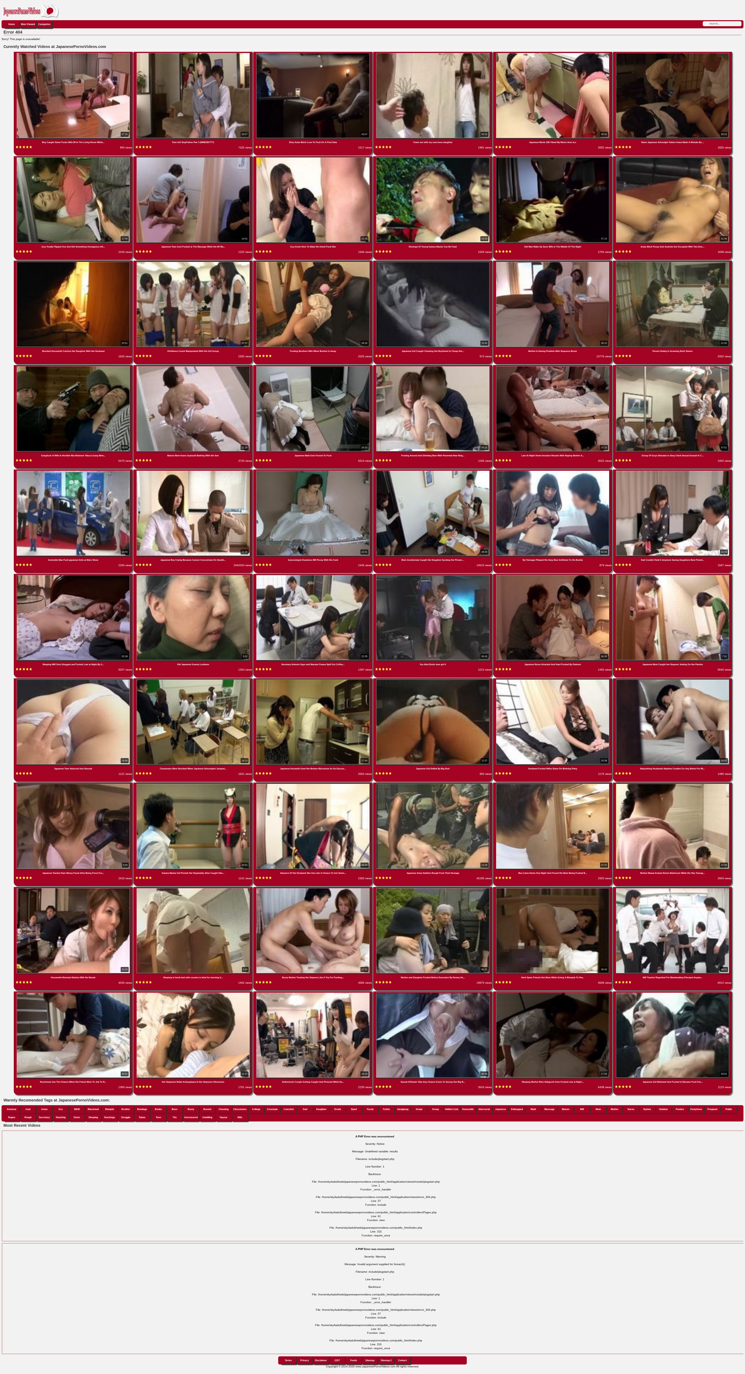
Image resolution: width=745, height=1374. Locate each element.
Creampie (272, 1109)
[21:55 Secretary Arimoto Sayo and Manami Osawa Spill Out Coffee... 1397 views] (313, 575)
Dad (305, 1109)
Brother (125, 1109)
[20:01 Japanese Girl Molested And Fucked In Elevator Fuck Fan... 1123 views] (672, 993)
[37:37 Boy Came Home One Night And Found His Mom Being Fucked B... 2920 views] (553, 784)
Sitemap (369, 1360)
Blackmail (93, 1109)
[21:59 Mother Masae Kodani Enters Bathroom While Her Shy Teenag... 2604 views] (672, 784)
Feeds (353, 1360)
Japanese (500, 1109)
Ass (60, 1109)
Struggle (125, 1117)
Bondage (142, 1109)
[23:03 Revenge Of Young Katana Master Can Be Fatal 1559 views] (433, 158)
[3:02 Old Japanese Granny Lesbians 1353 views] (193, 575)
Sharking (61, 1117)
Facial (370, 1109)
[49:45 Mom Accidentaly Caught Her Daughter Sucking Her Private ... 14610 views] (433, 471)
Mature (566, 1109)
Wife (239, 1117)
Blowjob (109, 1109)
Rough (28, 1117)
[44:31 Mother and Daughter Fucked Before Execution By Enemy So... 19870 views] (433, 889)
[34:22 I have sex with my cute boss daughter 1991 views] (433, 53)
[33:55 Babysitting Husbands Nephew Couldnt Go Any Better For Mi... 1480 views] (672, 680)
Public (728, 1109)
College (256, 1109)
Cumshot (289, 1109)
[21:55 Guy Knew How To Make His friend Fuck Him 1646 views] (313, 158)
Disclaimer (321, 1360)
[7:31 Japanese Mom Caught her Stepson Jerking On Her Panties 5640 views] (672, 575)
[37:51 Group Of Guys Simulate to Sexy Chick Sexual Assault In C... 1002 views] (672, 367)
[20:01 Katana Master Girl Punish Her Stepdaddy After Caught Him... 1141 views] (193, 784)
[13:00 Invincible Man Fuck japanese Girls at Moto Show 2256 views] (74, 471)
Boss (175, 1109)
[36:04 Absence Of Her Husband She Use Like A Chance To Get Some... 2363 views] (313, 784)
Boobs (158, 1109)
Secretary (44, 1117)
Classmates (240, 1109)
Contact (402, 1360)
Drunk (337, 1109)
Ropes (11, 1117)
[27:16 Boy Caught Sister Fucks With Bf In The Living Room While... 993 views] (74, 53)
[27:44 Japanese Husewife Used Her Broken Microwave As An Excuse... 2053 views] (313, 680)
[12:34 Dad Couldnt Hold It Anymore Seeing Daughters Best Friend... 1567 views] (672, 471)
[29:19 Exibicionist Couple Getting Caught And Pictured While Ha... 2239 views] (313, 993)
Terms (288, 1360)
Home (11, 24)
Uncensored (191, 1117)
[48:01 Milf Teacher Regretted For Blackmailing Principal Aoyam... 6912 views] (672, 889)
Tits (175, 1117)
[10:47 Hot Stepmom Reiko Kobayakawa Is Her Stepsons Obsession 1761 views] (193, 993)
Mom (598, 1109)
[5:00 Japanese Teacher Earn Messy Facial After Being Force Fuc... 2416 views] (74, 784)
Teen (158, 1117)
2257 (337, 1360)
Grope (419, 1109)
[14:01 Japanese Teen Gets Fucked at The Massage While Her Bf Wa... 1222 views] (193, 158)
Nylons (647, 1109)
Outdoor (663, 1109)
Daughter (321, 1109)
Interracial (484, 1109)
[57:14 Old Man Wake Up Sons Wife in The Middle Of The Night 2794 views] (553, 158)
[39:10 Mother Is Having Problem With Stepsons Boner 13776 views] (553, 262)
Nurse (631, 1109)
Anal (27, 1109)
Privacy (304, 1360)
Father (386, 1109)
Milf (582, 1109)
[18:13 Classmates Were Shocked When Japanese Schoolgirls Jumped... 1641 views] (193, 680)
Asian (44, 1109)
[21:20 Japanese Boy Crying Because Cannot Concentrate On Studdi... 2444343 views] (193, 471)
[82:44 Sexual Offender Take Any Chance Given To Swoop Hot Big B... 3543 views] (433, 993)
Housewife (468, 1109)
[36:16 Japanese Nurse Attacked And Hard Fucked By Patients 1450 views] (553, 575)
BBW (77, 1109)
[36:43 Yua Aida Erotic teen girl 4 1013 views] (433, 575)
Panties (680, 1109)
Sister (77, 1117)
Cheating (224, 1109)
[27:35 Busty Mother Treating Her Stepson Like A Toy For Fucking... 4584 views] (313, 889)
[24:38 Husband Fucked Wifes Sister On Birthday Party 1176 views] (553, 680)
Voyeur (223, 1117)
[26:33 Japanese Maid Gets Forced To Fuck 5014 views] (313, 367)
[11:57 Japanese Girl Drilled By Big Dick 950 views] (433, 680)
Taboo (142, 1117)
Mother (615, 1109)
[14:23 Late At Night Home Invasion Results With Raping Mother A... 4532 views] (553, 367)
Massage (549, 1109)
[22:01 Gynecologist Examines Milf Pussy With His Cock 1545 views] (313, 471)
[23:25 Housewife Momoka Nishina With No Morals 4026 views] (74, 889)
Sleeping (93, 1117)
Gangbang (402, 1109)
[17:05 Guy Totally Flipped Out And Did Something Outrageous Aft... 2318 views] (74, 158)
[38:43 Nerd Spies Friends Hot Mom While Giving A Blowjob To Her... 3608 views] (553, 889)
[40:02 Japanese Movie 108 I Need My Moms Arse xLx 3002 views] (553, 53)
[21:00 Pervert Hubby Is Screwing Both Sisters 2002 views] (672, 262)
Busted (207, 1109)
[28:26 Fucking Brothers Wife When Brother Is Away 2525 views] (313, 262)
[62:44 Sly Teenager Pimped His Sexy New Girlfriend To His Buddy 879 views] (553, 471)
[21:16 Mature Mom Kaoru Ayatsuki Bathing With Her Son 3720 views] (193, 367)
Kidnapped (517, 1109)
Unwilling (207, 1117)
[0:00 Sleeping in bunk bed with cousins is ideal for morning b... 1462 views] (193, 889)
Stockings (109, 1117)
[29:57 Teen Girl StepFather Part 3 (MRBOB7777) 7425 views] (193, 53)
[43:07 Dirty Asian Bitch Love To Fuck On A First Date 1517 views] (313, 53)
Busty (191, 1109)
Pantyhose (696, 1109)
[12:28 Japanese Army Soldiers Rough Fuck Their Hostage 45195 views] (433, 784)
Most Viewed (28, 24)
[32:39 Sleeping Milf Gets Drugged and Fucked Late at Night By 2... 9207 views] (74, 575)
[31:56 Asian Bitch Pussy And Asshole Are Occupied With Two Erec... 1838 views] (672, 158)
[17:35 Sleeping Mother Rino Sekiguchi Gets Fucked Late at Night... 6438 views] (553, 993)
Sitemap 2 (386, 1360)
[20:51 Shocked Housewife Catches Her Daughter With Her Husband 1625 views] (74, 262)
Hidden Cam (451, 1109)
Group (435, 1109)
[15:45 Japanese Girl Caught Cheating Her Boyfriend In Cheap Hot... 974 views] (433, 262)
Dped (354, 1109)
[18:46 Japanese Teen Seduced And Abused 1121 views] (74, 680)
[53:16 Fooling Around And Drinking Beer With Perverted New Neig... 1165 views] (433, 367)
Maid (533, 1109)
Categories (44, 24)
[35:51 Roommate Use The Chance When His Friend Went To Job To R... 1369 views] (74, 993)
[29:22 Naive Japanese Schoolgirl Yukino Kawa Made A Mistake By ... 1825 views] (672, 53)
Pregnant (712, 1109)
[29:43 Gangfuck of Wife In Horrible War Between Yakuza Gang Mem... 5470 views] (74, 367)
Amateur (11, 1109)
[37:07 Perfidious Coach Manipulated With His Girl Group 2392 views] (193, 262)
